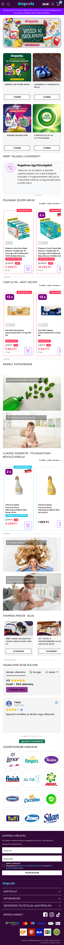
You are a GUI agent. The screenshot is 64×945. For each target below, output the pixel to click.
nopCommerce (55, 943)
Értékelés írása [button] (17, 689)
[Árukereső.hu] (55, 931)
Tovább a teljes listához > (50, 204)
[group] (18, 639)
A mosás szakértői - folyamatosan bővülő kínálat (26, 455)
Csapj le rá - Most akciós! (20, 282)
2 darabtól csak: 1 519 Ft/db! (16, 515)
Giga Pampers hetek (13, 259)
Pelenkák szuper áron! (19, 200)
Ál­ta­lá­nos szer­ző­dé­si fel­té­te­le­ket (30, 866)
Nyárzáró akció (11, 341)
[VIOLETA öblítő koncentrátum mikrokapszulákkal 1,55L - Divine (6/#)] (19, 485)
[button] (58, 32)
